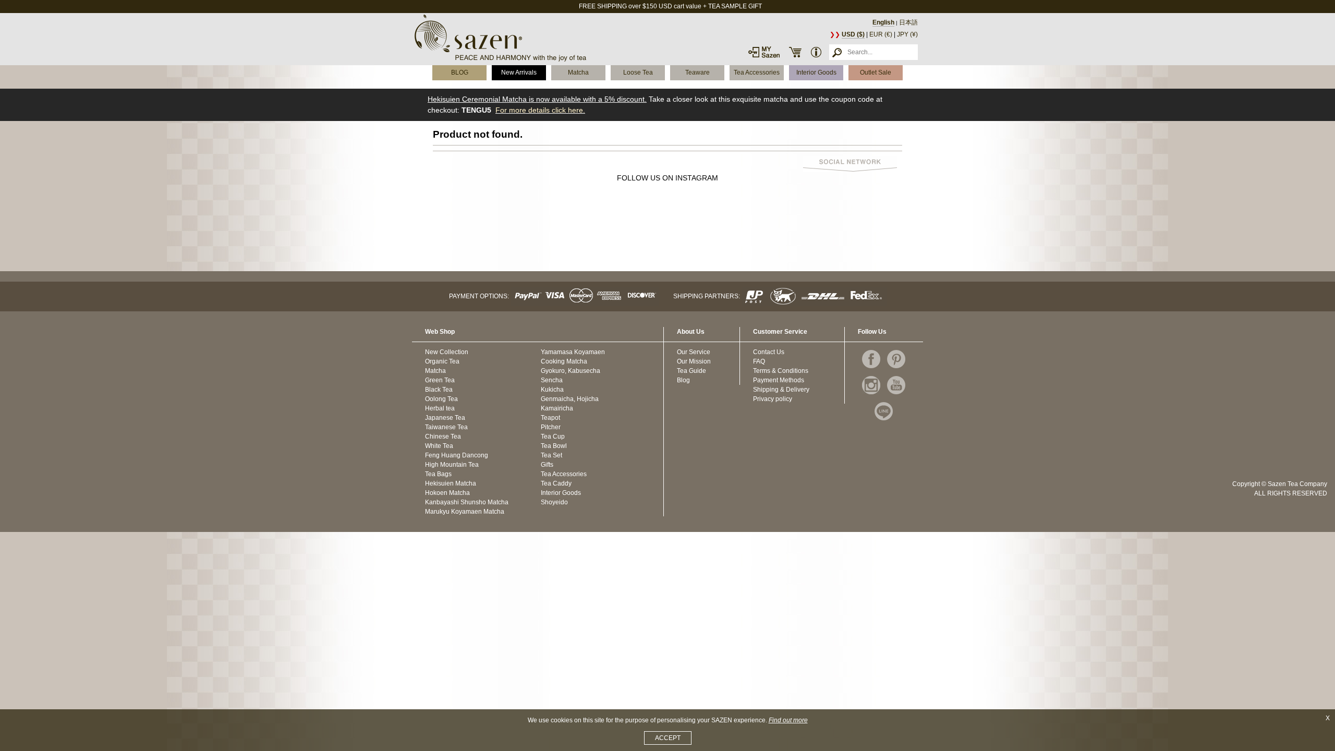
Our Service (693, 352)
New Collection (446, 352)
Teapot (550, 417)
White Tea (439, 446)
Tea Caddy (556, 483)
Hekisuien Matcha (450, 483)
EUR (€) (880, 34)
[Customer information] (816, 52)
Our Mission (694, 361)
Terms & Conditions (780, 370)
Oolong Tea (441, 399)
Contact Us (768, 352)
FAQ (759, 361)
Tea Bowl (554, 446)
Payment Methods (778, 380)
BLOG (459, 72)
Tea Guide (691, 370)
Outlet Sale (875, 72)
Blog (683, 380)
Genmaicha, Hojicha (570, 399)
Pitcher (551, 427)
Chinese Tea (443, 436)
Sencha (552, 380)
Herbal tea (440, 408)
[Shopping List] (795, 52)
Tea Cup (553, 436)
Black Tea (439, 389)
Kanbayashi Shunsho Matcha (466, 502)
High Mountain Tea (452, 464)
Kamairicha (557, 408)
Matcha (578, 72)
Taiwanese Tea (446, 427)
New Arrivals (519, 72)
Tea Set (551, 455)
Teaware (697, 72)
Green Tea (440, 380)
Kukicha (552, 389)
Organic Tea (442, 361)
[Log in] (764, 52)
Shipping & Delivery (781, 389)
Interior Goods (816, 72)
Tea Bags (438, 474)
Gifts (547, 464)
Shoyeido (554, 502)
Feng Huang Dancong (456, 455)
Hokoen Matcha (447, 492)
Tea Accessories (757, 72)
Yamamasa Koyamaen (573, 352)
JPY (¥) (907, 34)
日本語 (908, 22)
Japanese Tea (445, 417)
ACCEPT (668, 738)
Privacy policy (772, 399)
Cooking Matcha (564, 361)
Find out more (788, 720)
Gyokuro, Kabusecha (570, 370)
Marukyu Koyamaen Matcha (464, 511)
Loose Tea (638, 72)
